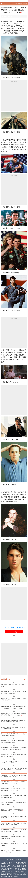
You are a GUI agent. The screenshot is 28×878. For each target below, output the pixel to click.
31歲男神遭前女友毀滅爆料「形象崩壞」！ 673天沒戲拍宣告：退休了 (13, 817)
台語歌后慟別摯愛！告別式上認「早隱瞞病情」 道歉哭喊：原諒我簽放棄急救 (13, 796)
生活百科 (9, 3)
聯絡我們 (12, 859)
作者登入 (4, 3)
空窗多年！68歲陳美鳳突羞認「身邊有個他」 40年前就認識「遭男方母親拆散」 (13, 851)
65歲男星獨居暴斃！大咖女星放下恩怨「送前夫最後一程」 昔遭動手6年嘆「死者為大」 (13, 741)
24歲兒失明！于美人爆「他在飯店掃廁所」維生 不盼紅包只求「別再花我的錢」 (13, 755)
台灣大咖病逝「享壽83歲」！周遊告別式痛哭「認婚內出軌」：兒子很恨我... (13, 803)
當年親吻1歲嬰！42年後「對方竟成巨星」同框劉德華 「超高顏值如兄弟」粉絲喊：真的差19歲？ (14, 748)
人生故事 (15, 3)
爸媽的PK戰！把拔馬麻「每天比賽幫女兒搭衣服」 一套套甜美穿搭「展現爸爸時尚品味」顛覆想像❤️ (13, 810)
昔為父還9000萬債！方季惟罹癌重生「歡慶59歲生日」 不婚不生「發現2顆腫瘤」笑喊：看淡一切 (14, 721)
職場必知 (20, 3)
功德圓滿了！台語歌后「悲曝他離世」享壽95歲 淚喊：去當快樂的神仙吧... (13, 728)
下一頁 (14, 632)
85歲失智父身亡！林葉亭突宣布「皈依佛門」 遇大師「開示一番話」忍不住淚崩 (13, 699)
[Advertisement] (14, 97)
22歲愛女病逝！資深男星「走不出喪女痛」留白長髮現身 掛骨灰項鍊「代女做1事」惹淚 (13, 776)
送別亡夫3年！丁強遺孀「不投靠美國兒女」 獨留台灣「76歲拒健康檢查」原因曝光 (14, 762)
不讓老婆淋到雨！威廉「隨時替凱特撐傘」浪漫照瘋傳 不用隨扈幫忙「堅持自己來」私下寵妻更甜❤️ (14, 714)
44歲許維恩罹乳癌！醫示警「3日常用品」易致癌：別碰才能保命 (14, 844)
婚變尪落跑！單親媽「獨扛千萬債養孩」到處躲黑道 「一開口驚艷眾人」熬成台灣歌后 (13, 782)
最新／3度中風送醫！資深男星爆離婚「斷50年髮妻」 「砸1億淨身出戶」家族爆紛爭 (14, 734)
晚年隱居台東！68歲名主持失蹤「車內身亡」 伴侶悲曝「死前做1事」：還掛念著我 (13, 692)
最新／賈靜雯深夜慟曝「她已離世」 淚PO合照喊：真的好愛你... (14, 685)
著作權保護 (18, 859)
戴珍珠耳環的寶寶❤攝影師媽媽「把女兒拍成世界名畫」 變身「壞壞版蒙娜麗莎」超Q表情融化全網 (14, 830)
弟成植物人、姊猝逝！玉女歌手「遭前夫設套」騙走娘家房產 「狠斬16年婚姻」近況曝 (13, 823)
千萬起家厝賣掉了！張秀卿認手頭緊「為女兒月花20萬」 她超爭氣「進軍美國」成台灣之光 (13, 789)
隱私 (8, 859)
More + (25, 679)
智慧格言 (25, 3)
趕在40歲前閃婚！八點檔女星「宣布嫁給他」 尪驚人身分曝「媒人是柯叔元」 (13, 837)
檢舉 (13, 16)
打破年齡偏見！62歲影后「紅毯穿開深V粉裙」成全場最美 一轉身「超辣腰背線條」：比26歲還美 (14, 769)
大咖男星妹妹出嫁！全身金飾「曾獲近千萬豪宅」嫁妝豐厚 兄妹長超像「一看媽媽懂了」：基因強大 (13, 707)
